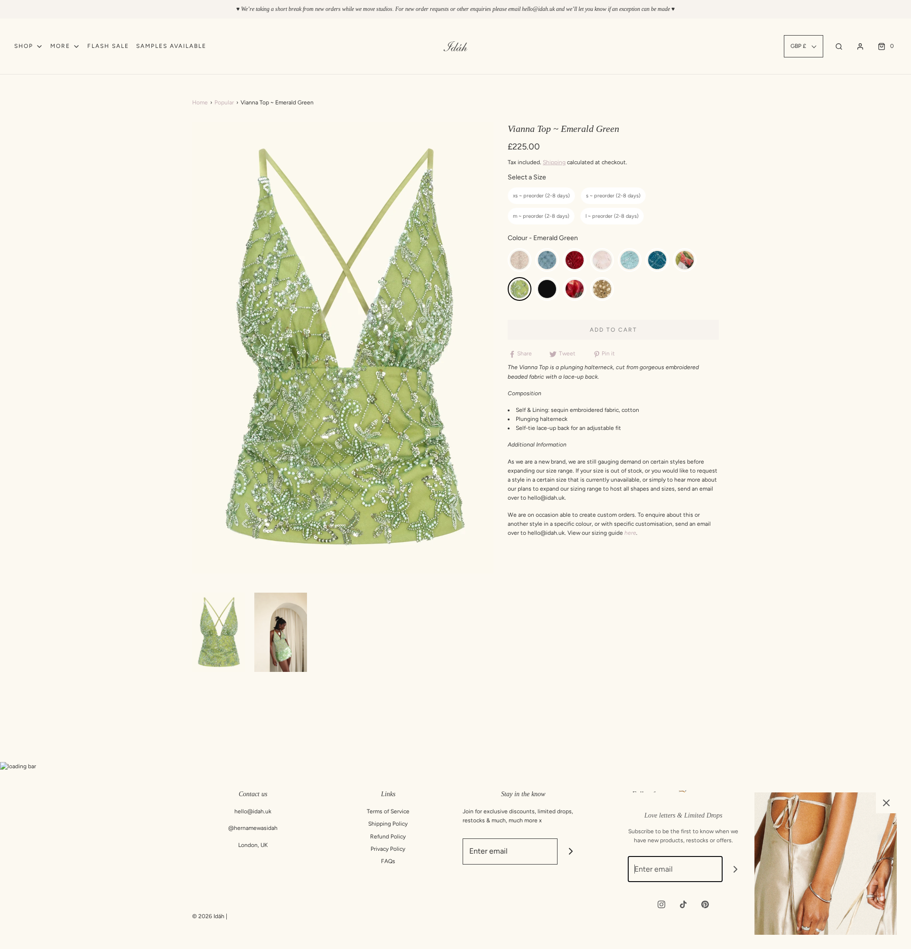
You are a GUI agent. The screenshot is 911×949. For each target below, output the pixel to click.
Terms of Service (388, 811)
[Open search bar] (838, 46)
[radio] (541, 195)
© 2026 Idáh (208, 916)
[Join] (571, 851)
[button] (218, 632)
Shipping (554, 162)
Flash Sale (108, 46)
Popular (224, 102)
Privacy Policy (388, 849)
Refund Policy (388, 836)
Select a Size (527, 177)
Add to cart (613, 329)
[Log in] (860, 46)
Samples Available (171, 46)
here (630, 533)
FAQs (388, 861)
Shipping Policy (388, 823)
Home (200, 102)
